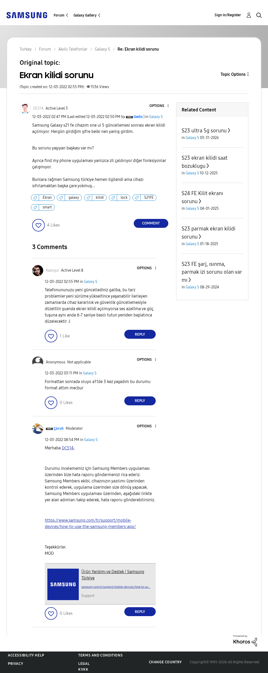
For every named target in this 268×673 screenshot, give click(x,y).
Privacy (15, 663)
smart (47, 207)
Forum (59, 15)
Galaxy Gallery (85, 15)
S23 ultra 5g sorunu (204, 130)
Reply (140, 334)
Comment (151, 223)
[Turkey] (26, 14)
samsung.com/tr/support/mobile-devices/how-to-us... (115, 587)
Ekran (47, 197)
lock (124, 197)
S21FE (149, 197)
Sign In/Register (228, 15)
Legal (84, 663)
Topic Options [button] (233, 74)
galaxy (74, 197)
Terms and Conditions (100, 655)
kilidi (100, 197)
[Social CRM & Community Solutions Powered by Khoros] (245, 640)
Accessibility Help (26, 655)
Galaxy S (156, 117)
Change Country (165, 662)
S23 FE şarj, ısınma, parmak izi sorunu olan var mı (212, 272)
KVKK (83, 669)
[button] (159, 106)
